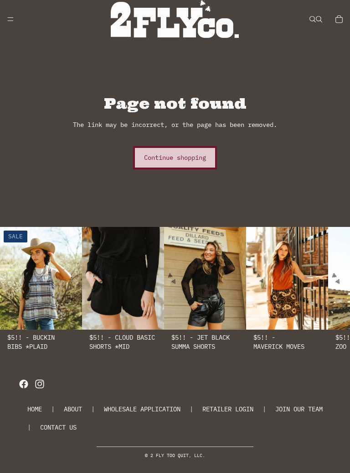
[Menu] (10, 19)
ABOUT (73, 409)
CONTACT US (58, 427)
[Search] (313, 19)
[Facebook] (23, 383)
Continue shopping (175, 157)
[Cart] (339, 19)
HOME (34, 409)
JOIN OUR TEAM (299, 409)
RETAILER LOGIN (227, 409)
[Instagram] (39, 383)
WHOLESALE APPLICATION (142, 409)
